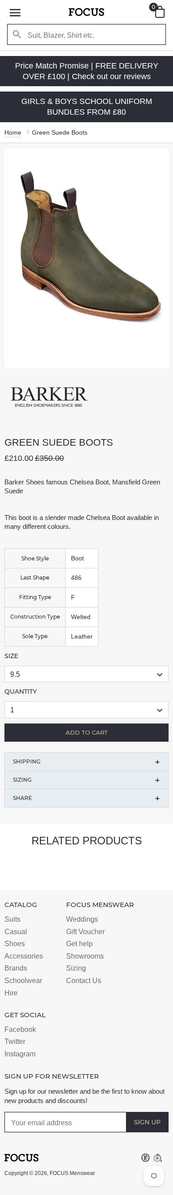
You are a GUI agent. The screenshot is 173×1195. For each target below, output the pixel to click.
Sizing (76, 968)
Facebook (20, 1029)
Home (12, 132)
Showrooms (85, 956)
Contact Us (83, 980)
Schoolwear (23, 980)
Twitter (14, 1041)
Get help (79, 943)
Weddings (82, 919)
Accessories (23, 956)
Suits (12, 919)
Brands (15, 968)
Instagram (19, 1054)
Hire (11, 993)
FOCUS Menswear (72, 1173)
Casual (15, 931)
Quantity (20, 691)
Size (11, 656)
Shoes (14, 943)
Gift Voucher (85, 931)
